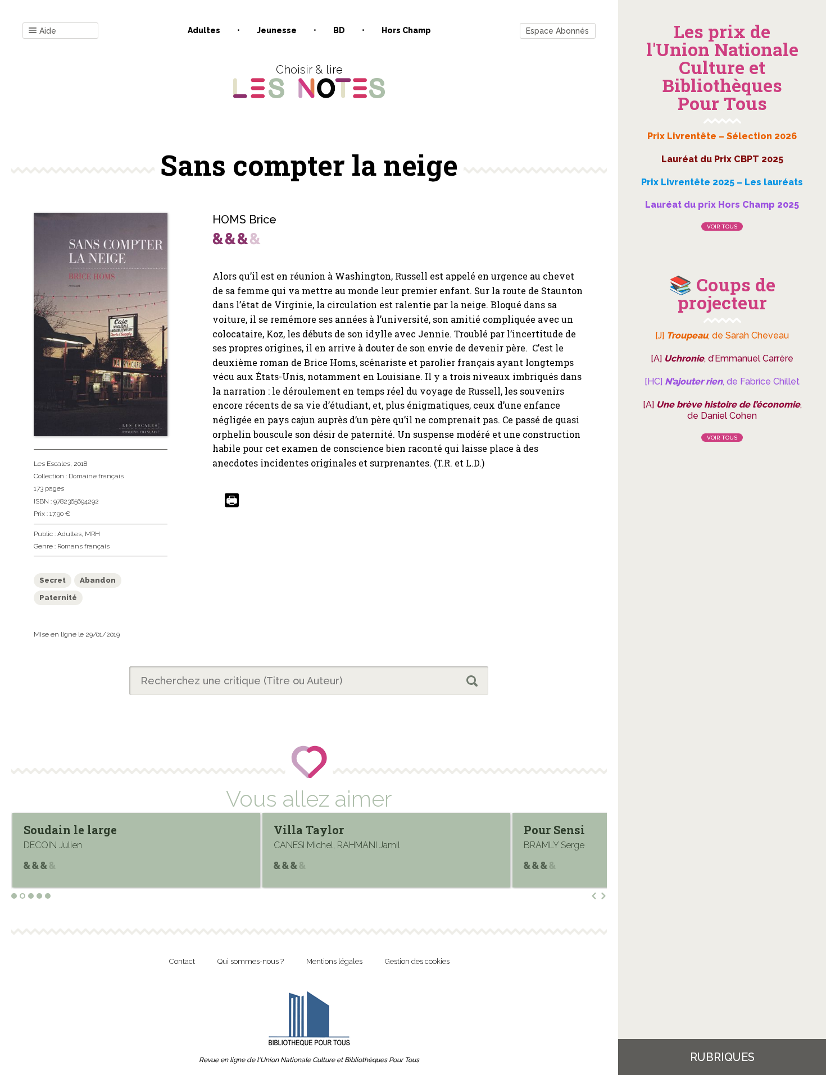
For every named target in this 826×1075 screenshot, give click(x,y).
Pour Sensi (304, 829)
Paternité (58, 597)
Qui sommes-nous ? (250, 961)
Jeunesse (277, 30)
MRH (92, 534)
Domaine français (96, 476)
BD (339, 30)
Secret (52, 580)
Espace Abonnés (557, 30)
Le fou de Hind (565, 829)
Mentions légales (334, 961)
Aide (47, 30)
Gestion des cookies (417, 961)
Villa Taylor (59, 829)
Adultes (204, 30)
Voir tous (722, 226)
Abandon (98, 580)
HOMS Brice (244, 219)
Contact (182, 961)
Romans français (83, 546)
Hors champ (406, 30)
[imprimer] (232, 501)
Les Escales (52, 464)
